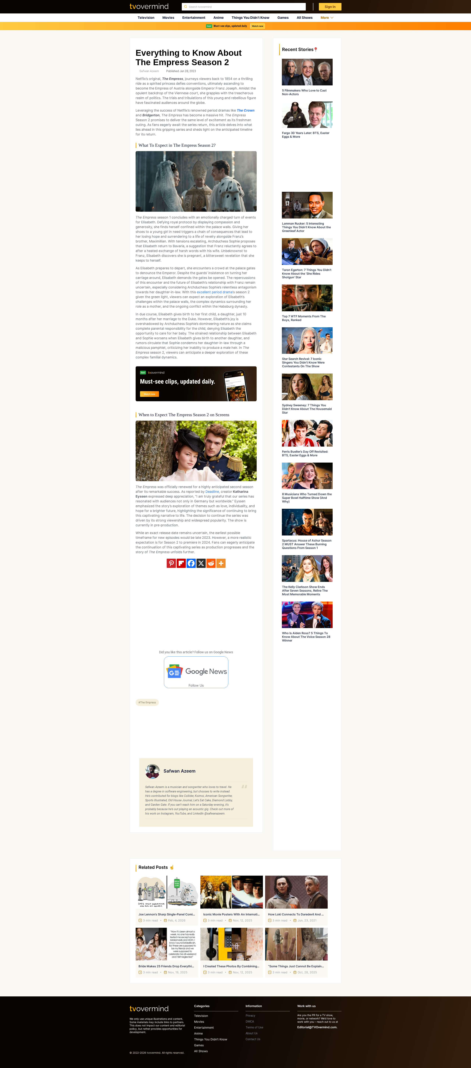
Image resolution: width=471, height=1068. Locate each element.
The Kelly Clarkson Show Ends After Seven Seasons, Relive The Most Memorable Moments (305, 590)
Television (146, 18)
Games (283, 18)
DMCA (250, 1021)
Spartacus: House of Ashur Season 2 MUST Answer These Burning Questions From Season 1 (307, 544)
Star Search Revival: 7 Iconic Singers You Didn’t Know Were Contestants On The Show (303, 362)
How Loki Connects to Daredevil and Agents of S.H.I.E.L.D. (310, 914)
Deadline (212, 492)
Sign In (330, 7)
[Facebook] (191, 563)
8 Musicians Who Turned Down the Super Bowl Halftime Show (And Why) (307, 497)
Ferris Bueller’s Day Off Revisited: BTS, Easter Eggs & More (305, 453)
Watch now (257, 26)
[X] (201, 563)
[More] (221, 563)
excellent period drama (214, 292)
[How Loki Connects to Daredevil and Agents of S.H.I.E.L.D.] (296, 892)
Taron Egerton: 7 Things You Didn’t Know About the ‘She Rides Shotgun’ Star (306, 273)
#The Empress (147, 702)
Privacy (250, 1015)
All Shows (305, 18)
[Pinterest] (171, 563)
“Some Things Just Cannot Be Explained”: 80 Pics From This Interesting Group (323, 966)
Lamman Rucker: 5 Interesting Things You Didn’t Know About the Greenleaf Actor (306, 227)
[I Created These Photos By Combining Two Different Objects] (231, 944)
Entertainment (193, 18)
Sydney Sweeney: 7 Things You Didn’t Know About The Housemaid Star (307, 408)
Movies (168, 18)
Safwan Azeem (149, 71)
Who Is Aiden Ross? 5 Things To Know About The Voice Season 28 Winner (306, 636)
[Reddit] (211, 563)
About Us (252, 1033)
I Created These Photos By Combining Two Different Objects (246, 966)
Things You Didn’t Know (250, 18)
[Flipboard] (181, 563)
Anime (218, 18)
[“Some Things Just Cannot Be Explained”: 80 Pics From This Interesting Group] (296, 944)
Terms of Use (254, 1027)
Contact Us (253, 1039)
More (325, 18)
